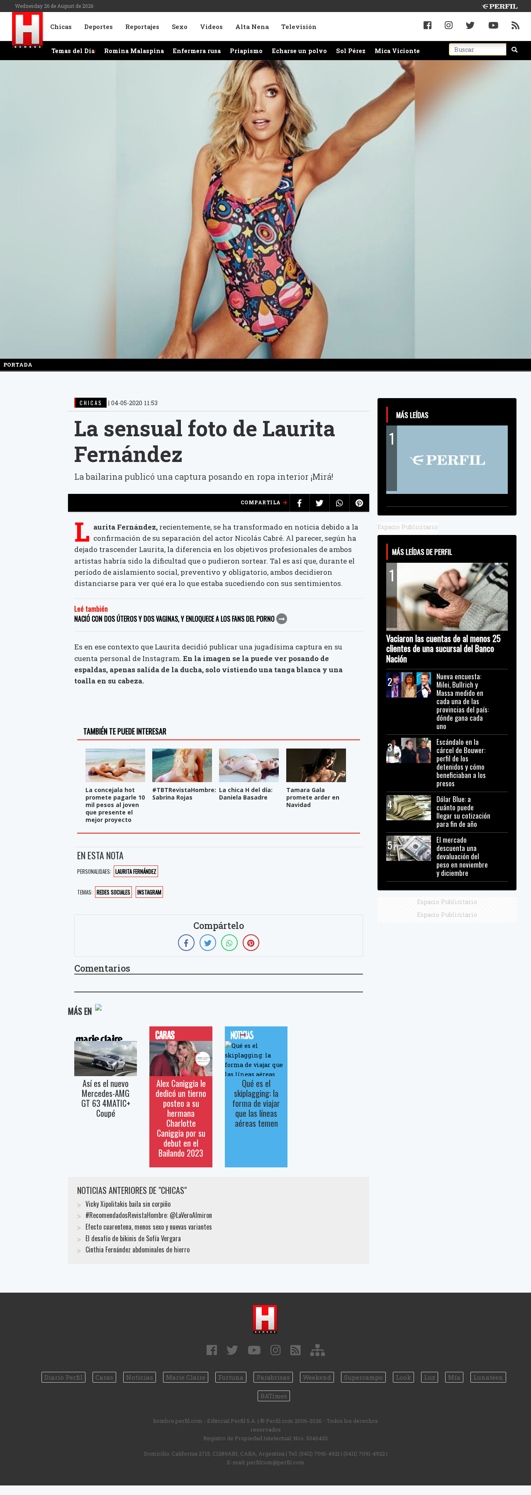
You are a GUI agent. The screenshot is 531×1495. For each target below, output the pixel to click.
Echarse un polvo (299, 51)
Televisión (299, 26)
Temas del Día (73, 51)
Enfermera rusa (197, 51)
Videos (211, 26)
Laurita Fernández (135, 871)
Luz (429, 1377)
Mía (454, 1377)
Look (403, 1377)
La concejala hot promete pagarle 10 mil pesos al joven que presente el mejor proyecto (115, 805)
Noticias (139, 1377)
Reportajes (142, 26)
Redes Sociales (113, 892)
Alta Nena (252, 26)
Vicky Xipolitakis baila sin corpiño (128, 1204)
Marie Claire (185, 1377)
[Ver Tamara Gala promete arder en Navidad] (316, 754)
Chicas (61, 26)
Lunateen (488, 1377)
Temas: (85, 892)
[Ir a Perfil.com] (499, 6)
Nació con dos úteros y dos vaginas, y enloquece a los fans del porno (174, 619)
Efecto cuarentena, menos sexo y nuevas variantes (148, 1227)
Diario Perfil (63, 1377)
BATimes (274, 1396)
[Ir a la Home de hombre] (28, 31)
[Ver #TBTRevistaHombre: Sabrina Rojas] (182, 754)
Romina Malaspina (134, 51)
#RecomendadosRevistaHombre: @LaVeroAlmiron (148, 1215)
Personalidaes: (94, 871)
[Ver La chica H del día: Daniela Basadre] (249, 754)
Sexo (180, 26)
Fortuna (231, 1377)
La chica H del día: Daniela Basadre (246, 793)
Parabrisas (273, 1377)
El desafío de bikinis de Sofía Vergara (133, 1238)
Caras (104, 1377)
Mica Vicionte (397, 51)
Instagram (149, 892)
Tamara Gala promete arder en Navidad (312, 797)
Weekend (317, 1377)
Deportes (98, 26)
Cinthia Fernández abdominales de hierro (137, 1249)
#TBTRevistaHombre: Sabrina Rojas (184, 793)
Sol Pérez (350, 51)
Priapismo (246, 51)
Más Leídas (412, 414)
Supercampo (363, 1377)
